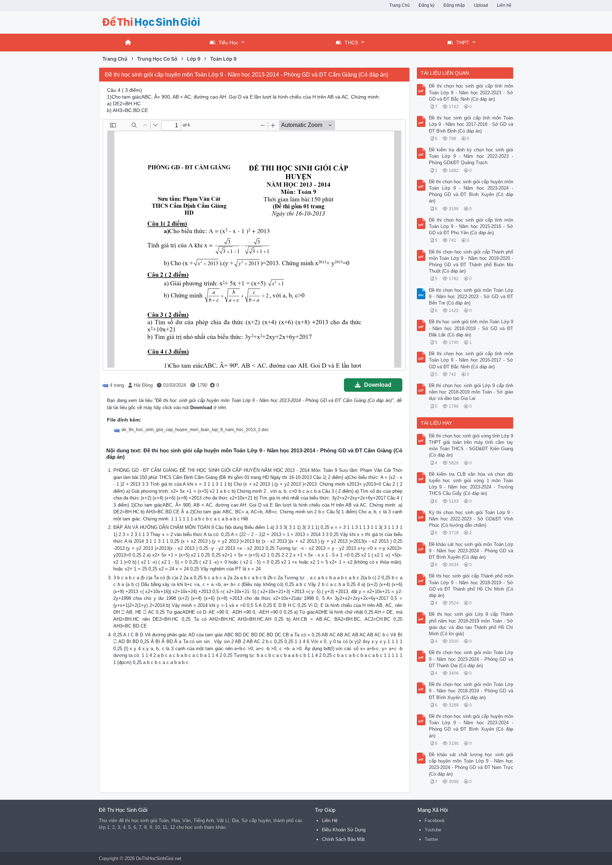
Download (377, 385)
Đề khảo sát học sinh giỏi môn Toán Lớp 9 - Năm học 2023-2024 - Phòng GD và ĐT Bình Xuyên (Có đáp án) (471, 551)
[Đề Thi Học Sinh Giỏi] (155, 21)
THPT (462, 42)
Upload (481, 5)
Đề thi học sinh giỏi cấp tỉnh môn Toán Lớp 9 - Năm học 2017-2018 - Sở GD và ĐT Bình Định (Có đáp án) (471, 124)
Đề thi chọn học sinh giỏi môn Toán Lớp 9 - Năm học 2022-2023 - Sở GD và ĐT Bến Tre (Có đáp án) (471, 297)
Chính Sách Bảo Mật (343, 839)
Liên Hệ (330, 820)
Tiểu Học (228, 42)
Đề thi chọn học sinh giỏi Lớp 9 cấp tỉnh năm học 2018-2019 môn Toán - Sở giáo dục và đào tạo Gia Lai (471, 392)
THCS (351, 42)
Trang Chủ (399, 5)
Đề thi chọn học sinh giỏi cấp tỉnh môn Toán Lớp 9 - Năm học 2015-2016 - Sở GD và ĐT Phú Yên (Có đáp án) (471, 226)
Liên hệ (504, 5)
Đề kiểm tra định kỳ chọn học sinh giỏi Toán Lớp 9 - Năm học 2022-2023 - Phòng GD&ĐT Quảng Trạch (471, 156)
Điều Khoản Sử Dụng (344, 829)
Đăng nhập (454, 5)
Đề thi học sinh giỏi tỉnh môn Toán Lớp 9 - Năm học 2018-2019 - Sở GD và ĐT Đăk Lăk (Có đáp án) (471, 328)
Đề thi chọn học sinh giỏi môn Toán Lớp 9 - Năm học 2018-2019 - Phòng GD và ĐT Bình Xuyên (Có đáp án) (471, 691)
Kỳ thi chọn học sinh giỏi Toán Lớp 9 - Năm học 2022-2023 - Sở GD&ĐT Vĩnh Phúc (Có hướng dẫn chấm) (471, 519)
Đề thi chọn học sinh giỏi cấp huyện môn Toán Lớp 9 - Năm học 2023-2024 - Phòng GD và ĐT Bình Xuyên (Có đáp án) (471, 191)
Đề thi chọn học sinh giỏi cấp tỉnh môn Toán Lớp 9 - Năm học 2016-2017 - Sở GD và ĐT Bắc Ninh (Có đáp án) (471, 360)
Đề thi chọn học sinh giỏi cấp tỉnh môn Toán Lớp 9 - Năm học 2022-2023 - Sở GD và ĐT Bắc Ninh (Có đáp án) (471, 92)
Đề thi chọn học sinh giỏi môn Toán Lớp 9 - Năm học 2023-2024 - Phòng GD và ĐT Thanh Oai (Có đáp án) (471, 659)
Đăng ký (427, 5)
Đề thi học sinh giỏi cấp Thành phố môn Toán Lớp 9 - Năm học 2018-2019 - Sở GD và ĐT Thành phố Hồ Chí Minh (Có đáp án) (471, 585)
